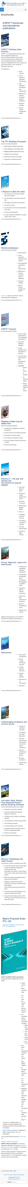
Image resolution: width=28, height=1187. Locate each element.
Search (9, 1182)
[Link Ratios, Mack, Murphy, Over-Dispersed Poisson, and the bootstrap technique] (5, 791)
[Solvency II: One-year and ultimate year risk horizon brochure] (5, 469)
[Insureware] (12, 4)
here (20, 118)
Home (5, 1175)
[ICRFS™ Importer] (5, 319)
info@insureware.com (14, 1179)
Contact (10, 1175)
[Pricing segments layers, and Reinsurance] (5, 553)
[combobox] (19, 1182)
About (14, 1175)
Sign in (25, 3)
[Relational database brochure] (5, 238)
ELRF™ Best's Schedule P (10, 1130)
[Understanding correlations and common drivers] (5, 712)
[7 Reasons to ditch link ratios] (5, 182)
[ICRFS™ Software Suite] (5, 40)
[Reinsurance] (5, 643)
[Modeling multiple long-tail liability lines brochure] (5, 412)
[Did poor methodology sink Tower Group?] (5, 849)
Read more (4, 296)
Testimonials (20, 1175)
